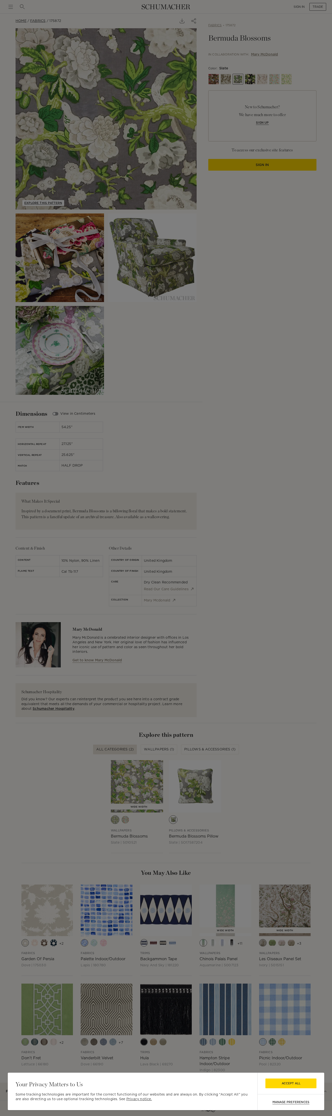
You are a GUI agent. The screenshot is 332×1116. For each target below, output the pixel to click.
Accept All (291, 1083)
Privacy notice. (139, 1099)
